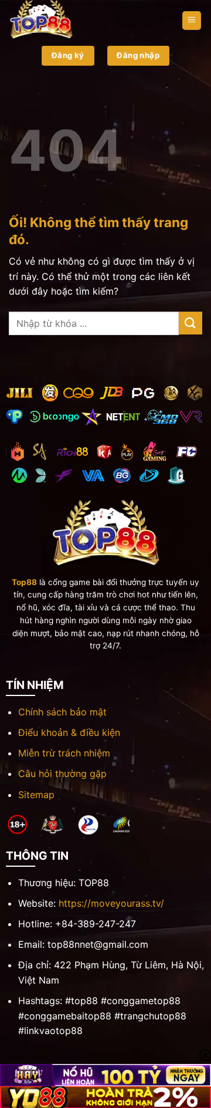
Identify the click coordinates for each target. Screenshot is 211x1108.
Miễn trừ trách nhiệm (64, 753)
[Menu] (192, 21)
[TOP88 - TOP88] (67, 20)
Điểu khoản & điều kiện (69, 732)
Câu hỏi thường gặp (62, 773)
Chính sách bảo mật (62, 712)
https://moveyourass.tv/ (111, 903)
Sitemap (36, 794)
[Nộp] (190, 323)
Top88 (24, 582)
